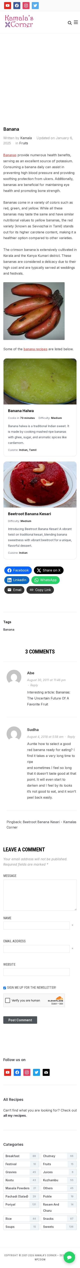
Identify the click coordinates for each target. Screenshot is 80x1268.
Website (9, 964)
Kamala (26, 138)
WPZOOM (40, 1259)
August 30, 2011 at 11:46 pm (46, 680)
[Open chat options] (69, 1257)
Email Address (14, 941)
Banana (8, 629)
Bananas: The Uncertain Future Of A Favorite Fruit (48, 698)
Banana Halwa (21, 411)
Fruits (23, 143)
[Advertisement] (40, 83)
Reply (34, 685)
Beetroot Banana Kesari (29, 514)
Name (7, 918)
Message (9, 876)
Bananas (9, 155)
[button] (76, 22)
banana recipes (35, 349)
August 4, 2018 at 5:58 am (45, 736)
